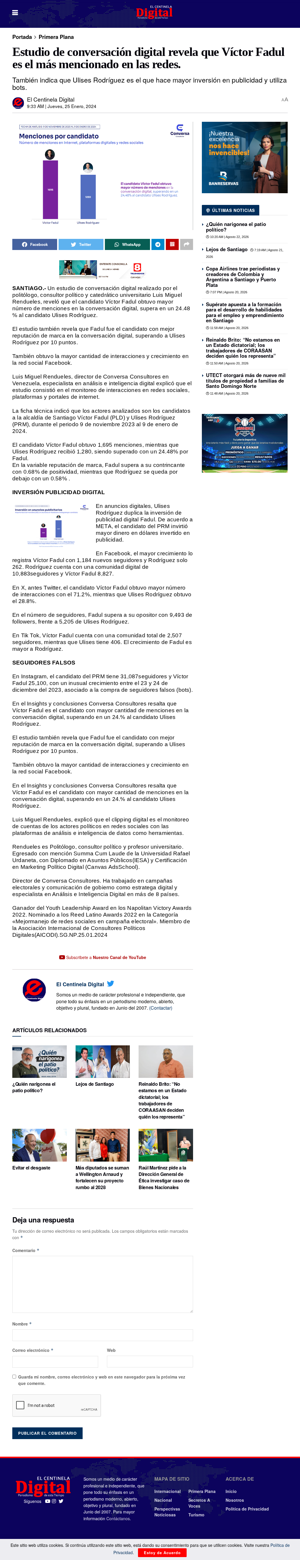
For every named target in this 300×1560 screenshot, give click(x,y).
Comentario (26, 1250)
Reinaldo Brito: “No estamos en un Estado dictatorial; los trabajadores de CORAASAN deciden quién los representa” (163, 1100)
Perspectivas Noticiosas (167, 1512)
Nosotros (235, 1500)
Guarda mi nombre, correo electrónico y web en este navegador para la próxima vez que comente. (101, 1380)
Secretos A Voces (199, 1503)
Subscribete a (105, 957)
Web (111, 1350)
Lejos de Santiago (95, 1083)
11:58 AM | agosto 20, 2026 (228, 328)
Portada (22, 37)
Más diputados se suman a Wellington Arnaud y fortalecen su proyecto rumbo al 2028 (102, 1177)
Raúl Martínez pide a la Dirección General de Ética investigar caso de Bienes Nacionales (164, 1177)
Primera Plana (56, 37)
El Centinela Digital (50, 99)
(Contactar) (160, 1007)
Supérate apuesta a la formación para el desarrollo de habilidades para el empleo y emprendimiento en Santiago (245, 312)
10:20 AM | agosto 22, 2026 (229, 237)
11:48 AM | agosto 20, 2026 (228, 393)
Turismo (196, 1515)
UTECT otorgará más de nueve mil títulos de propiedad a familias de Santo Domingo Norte (246, 380)
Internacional (167, 1491)
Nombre (22, 1324)
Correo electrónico (33, 1350)
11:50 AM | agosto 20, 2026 (228, 363)
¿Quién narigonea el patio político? (33, 1087)
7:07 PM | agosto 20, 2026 (228, 292)
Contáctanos (118, 1518)
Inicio (231, 1491)
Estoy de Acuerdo (162, 1552)
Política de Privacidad (247, 1509)
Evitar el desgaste (31, 1167)
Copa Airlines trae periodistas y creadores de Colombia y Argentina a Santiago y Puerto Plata (243, 276)
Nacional (163, 1500)
